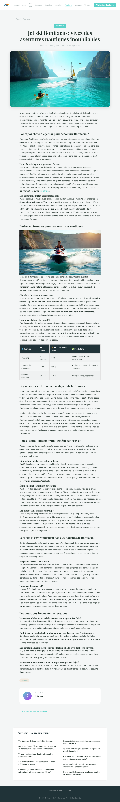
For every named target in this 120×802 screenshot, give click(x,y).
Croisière (48, 5)
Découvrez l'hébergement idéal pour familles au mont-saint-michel (81, 773)
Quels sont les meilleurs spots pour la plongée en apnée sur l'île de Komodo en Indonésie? (37, 747)
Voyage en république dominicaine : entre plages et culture (35, 755)
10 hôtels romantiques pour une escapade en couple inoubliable (81, 750)
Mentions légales (55, 790)
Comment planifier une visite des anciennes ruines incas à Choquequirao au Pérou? (36, 770)
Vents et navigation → (105, 5)
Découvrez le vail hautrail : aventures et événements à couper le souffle (79, 765)
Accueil (17, 5)
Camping (38, 5)
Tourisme (68, 5)
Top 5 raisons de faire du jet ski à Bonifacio (35, 741)
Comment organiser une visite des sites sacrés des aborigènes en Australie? (82, 757)
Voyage (87, 5)
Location (58, 5)
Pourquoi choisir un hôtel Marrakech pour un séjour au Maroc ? (81, 742)
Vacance (78, 5)
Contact (68, 790)
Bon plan (30, 5)
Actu (24, 5)
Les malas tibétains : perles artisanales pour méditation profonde (36, 762)
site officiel (44, 191)
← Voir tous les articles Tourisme (33, 711)
